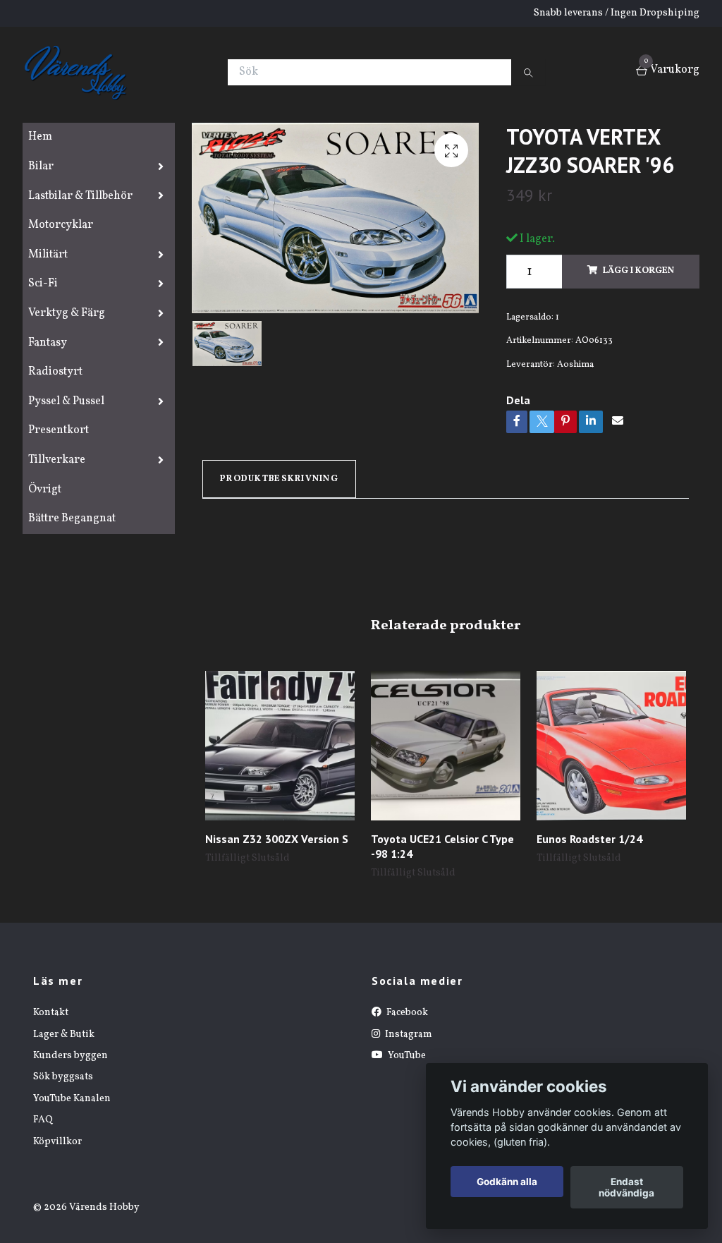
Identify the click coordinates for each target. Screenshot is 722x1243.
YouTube (406, 1055)
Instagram (407, 1034)
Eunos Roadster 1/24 (589, 839)
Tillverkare (56, 460)
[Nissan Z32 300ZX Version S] (280, 745)
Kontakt (50, 1012)
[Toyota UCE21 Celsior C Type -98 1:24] (445, 745)
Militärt (48, 254)
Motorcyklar (60, 225)
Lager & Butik (63, 1034)
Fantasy (47, 343)
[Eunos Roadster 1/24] (611, 745)
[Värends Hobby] (81, 72)
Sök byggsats (63, 1077)
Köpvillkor (57, 1141)
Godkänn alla (507, 1181)
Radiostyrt (55, 372)
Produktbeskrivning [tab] (279, 479)
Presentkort (58, 430)
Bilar (41, 166)
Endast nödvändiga (626, 1187)
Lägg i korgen (638, 271)
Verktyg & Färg (66, 313)
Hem (40, 137)
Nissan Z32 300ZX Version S (276, 839)
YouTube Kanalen (72, 1098)
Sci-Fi (43, 283)
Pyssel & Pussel (66, 401)
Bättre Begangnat (72, 518)
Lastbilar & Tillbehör (80, 196)
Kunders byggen (70, 1055)
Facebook (406, 1012)
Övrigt (44, 489)
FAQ (43, 1120)
